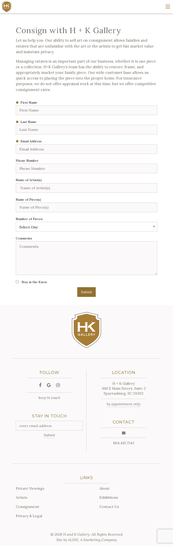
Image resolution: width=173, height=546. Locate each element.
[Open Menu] (168, 6)
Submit (49, 435)
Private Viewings (30, 488)
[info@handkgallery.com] (123, 432)
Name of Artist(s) (29, 180)
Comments (24, 238)
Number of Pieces (29, 219)
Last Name (27, 122)
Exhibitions (108, 497)
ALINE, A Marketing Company (92, 539)
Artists (21, 497)
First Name (28, 102)
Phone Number (27, 161)
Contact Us (109, 506)
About (104, 488)
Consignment (27, 506)
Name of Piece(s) (28, 200)
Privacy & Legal (29, 516)
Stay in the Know (34, 282)
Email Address (30, 141)
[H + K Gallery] (6, 6)
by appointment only (123, 404)
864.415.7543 (123, 443)
